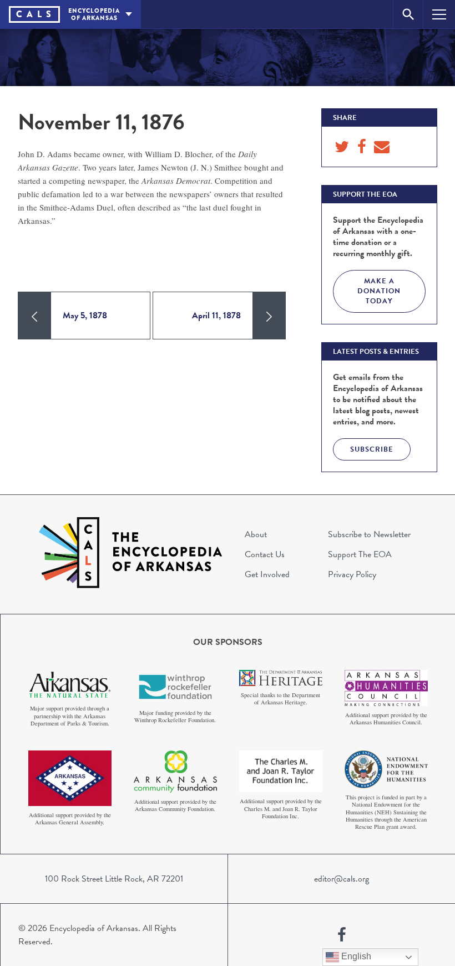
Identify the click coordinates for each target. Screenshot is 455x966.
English (355, 956)
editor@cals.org (341, 878)
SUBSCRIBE (371, 449)
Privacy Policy (352, 574)
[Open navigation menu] (439, 14)
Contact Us (265, 554)
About (256, 534)
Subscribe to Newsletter (369, 534)
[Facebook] (341, 935)
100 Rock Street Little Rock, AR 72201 (114, 878)
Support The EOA (360, 554)
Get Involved (267, 574)
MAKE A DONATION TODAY (379, 291)
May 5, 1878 (85, 315)
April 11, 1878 (216, 315)
